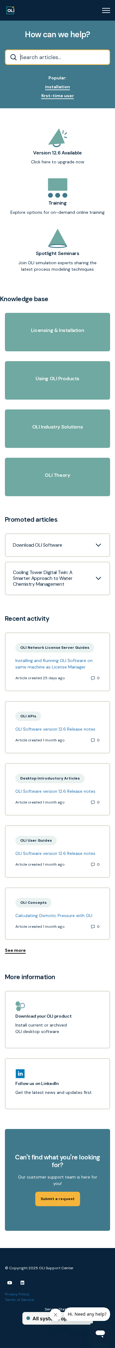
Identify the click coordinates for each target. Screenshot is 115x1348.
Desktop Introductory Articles (50, 778)
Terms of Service (19, 1299)
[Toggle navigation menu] (106, 10)
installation (57, 87)
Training (57, 203)
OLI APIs (28, 716)
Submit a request (58, 1198)
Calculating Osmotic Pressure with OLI (53, 915)
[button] (57, 545)
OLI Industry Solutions (57, 427)
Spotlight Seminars (57, 254)
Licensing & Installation (57, 330)
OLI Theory (57, 475)
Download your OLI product (43, 1016)
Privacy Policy (17, 1294)
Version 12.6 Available (57, 153)
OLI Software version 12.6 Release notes (55, 729)
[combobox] (57, 57)
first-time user (57, 95)
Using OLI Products (57, 379)
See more (15, 950)
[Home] (10, 10)
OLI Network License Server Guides (54, 647)
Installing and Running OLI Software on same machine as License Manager (54, 664)
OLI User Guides (36, 840)
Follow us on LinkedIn (37, 1083)
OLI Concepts (33, 902)
